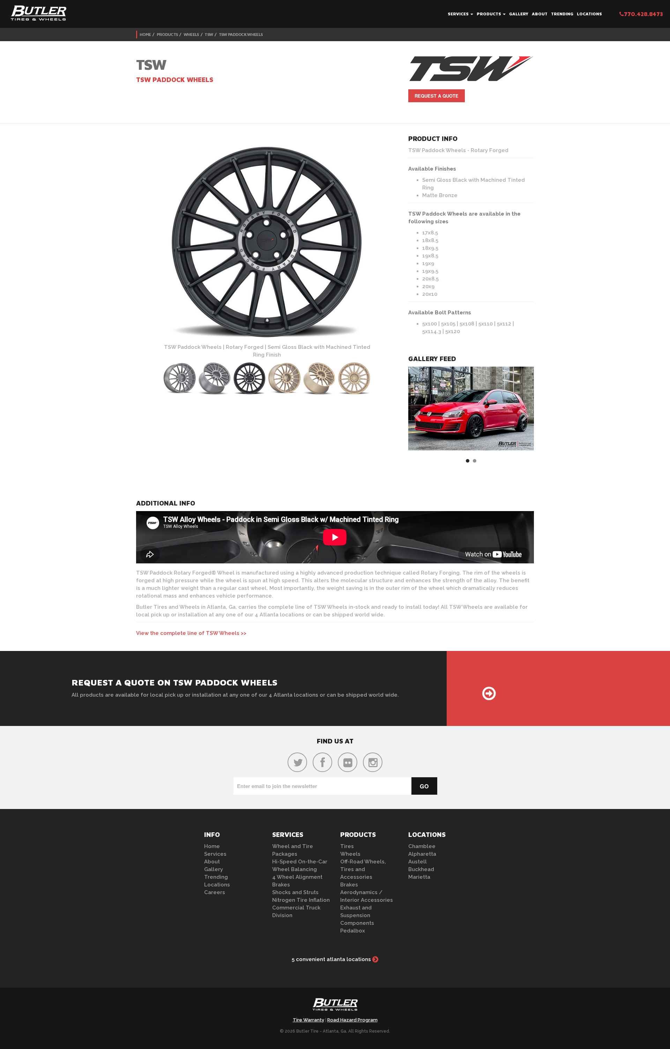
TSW (208, 34)
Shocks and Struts (295, 892)
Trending (562, 13)
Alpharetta (422, 854)
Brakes (281, 885)
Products (489, 13)
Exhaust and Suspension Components (357, 915)
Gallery (518, 13)
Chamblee (422, 846)
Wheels (191, 34)
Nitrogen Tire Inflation (301, 900)
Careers (214, 892)
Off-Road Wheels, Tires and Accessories (363, 869)
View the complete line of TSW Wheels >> (191, 633)
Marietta (419, 877)
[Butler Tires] (335, 1006)
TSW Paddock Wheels (240, 34)
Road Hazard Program (352, 1019)
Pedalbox (352, 931)
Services (459, 13)
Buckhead (421, 869)
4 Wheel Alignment (297, 877)
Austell (417, 862)
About (540, 13)
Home (145, 34)
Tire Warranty (308, 1019)
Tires (347, 846)
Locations (589, 13)
